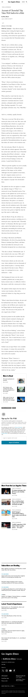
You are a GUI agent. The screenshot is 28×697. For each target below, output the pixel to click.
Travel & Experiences (6, 7)
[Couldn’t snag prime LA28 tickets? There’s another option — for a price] (6, 525)
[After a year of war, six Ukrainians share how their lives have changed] (21, 399)
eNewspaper (4, 675)
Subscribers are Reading (10, 565)
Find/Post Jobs (5, 678)
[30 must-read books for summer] (21, 381)
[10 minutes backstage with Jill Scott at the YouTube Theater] (6, 491)
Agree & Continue (14, 442)
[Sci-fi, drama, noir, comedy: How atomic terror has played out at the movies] (21, 389)
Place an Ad (4, 681)
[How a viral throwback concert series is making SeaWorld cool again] (6, 502)
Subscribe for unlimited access (7, 662)
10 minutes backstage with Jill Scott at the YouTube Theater (18, 491)
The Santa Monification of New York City (11, 615)
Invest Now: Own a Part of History (20, 680)
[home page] (14, 1)
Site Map (3, 664)
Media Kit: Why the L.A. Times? (20, 676)
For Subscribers (5, 574)
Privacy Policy (4, 433)
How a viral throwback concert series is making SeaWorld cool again (18, 502)
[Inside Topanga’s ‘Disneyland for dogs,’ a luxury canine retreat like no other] (6, 513)
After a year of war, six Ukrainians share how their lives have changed (9, 399)
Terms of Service (18, 427)
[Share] (3, 23)
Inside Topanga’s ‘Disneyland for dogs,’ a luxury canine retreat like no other (19, 514)
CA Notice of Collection (8, 692)
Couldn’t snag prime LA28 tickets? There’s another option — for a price (19, 526)
